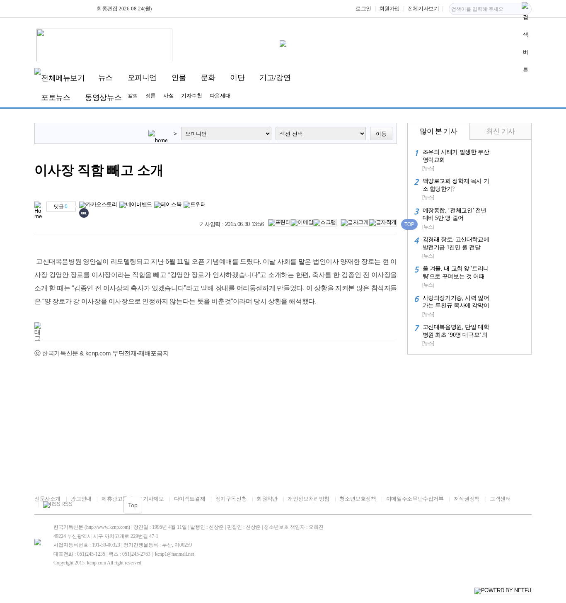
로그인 (363, 8)
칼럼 (133, 95)
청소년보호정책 (357, 498)
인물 (179, 77)
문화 (208, 77)
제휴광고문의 (117, 498)
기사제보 (153, 498)
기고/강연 (274, 77)
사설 (168, 95)
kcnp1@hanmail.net (174, 554)
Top (133, 505)
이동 (381, 134)
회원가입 (389, 8)
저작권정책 (467, 498)
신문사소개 (47, 498)
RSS (66, 504)
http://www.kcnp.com (107, 527)
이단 (237, 77)
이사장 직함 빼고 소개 (99, 170)
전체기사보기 (423, 8)
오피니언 (142, 77)
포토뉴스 (55, 97)
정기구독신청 (231, 498)
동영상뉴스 (103, 97)
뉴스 (105, 77)
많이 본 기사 (438, 131)
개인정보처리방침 (308, 498)
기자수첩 (191, 95)
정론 (150, 95)
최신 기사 (500, 131)
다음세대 (220, 95)
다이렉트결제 (189, 498)
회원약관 (266, 498)
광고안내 (80, 498)
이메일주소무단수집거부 (414, 498)
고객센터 (500, 498)
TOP (409, 224)
